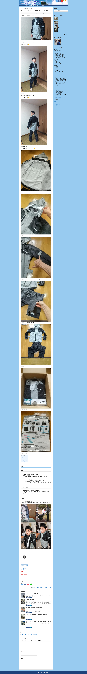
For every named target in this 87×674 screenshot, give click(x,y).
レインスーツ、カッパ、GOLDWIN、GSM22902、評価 (41, 587)
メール (22, 655)
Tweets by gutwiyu (57, 97)
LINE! (31, 583)
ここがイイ (56, 102)
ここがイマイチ (25, 460)
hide (26, 455)
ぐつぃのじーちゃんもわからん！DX (32, 1)
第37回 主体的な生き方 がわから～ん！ (28, 632)
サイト (22, 658)
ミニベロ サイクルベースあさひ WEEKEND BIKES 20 (36, 614)
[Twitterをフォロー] (57, 1)
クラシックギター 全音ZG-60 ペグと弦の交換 (29, 634)
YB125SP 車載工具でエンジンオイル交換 (34, 607)
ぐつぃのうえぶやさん (40, 5)
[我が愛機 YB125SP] (23, 601)
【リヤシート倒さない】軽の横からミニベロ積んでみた (61, 22)
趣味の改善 (34, 5)
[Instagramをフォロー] (60, 1)
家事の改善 (30, 5)
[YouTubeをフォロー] (62, 1)
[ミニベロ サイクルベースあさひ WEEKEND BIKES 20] (23, 616)
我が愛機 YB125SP (30, 599)
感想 (22, 457)
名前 (22, 651)
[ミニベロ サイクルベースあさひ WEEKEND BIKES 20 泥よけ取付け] (23, 623)
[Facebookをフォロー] (58, 1)
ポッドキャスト (22, 5)
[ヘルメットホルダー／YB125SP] (23, 595)
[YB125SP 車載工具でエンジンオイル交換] (23, 609)
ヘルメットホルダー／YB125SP (32, 593)
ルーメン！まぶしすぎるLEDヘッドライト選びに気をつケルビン (61, 30)
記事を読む (28, 597)
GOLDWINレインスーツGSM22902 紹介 (61, 25)
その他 (23, 461)
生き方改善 (26, 5)
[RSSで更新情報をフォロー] (65, 1)
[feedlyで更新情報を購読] (63, 1)
